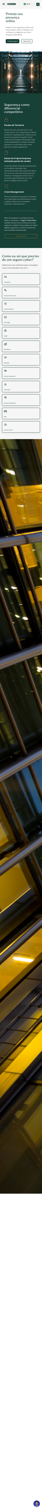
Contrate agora (12, 41)
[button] (3, 4)
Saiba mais (27, 41)
